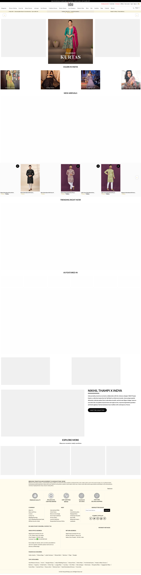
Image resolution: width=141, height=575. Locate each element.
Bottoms (31, 564)
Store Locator (127, 3)
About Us (31, 510)
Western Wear (80, 8)
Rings (70, 555)
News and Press (32, 512)
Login (132, 3)
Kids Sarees (87, 564)
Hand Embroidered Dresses (68, 567)
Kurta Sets (78, 567)
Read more (109, 488)
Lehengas (36, 8)
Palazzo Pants (71, 562)
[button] (65, 12)
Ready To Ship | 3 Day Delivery (117, 11)
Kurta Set (21, 8)
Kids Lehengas (79, 564)
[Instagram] (97, 518)
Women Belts (58, 555)
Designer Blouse (50, 562)
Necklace (65, 555)
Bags (102, 8)
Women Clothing (13, 8)
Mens (87, 8)
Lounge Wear (58, 564)
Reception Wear (96, 564)
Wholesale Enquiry (74, 519)
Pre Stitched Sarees (89, 562)
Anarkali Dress (39, 567)
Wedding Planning (33, 517)
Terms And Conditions (55, 515)
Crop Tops (65, 564)
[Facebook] (90, 518)
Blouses (113, 8)
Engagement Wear (105, 564)
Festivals (107, 8)
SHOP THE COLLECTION (97, 410)
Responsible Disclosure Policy (57, 521)
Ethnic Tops (51, 564)
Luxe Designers (71, 8)
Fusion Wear (32, 567)
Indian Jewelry (32, 555)
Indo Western (44, 8)
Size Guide (72, 517)
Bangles (75, 555)
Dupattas (36, 564)
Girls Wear (72, 564)
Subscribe (107, 510)
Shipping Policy (73, 513)
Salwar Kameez (28, 8)
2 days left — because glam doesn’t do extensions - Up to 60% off (23, 11)
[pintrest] (104, 518)
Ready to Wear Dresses (101, 562)
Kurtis (42, 562)
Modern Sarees (62, 8)
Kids (91, 8)
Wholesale (117, 3)
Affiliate (122, 3)
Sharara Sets (48, 567)
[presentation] (4, 15)
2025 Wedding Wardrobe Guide (36, 519)
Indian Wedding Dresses (61, 562)
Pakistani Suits (56, 567)
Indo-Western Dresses (34, 562)
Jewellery (96, 8)
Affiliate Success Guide (34, 521)
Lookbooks (72, 521)
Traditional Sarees (53, 8)
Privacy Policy (53, 517)
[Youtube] (101, 518)
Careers (31, 513)
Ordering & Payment (75, 515)
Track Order (112, 3)
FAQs (71, 510)
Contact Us (31, 515)
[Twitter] (94, 518)
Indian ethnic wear (47, 484)
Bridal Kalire (43, 564)
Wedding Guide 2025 (105, 3)
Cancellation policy (74, 512)
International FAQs (54, 510)
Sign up (135, 3)
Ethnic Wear (80, 562)
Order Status (53, 512)
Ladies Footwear (49, 555)
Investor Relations (54, 519)
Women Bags (40, 555)
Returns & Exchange (55, 513)
